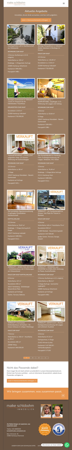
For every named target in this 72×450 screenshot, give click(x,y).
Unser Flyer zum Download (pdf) (23, 446)
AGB (51, 446)
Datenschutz (42, 446)
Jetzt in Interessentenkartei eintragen (35, 20)
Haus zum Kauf (44, 53)
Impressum (58, 446)
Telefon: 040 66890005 (14, 429)
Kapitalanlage (14, 219)
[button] (67, 445)
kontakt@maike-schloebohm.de (16, 431)
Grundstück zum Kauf (16, 107)
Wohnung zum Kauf (16, 51)
